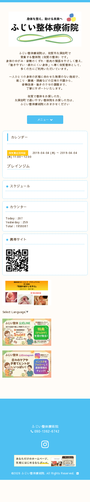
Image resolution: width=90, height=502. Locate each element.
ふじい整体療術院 (33, 473)
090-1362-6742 (47, 431)
